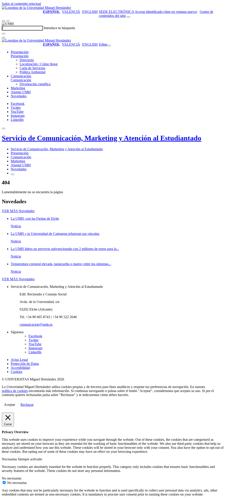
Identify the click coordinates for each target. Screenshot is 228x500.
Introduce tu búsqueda (59, 28)
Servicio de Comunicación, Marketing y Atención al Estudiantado (101, 138)
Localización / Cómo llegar (39, 64)
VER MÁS (18, 211)
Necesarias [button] (10, 459)
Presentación (19, 52)
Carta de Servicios (32, 68)
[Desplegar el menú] (8, 21)
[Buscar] (3, 33)
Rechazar (27, 405)
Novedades (18, 96)
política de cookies (15, 391)
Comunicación (21, 76)
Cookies (16, 372)
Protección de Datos (25, 364)
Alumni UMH (21, 92)
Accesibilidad (20, 368)
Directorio (27, 60)
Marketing (18, 88)
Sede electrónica (116, 12)
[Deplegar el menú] (12, 174)
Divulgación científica (35, 84)
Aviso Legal (19, 360)
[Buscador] (128, 17)
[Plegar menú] (109, 45)
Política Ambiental (32, 72)
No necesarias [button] (11, 478)
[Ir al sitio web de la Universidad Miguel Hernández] (36, 8)
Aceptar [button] (9, 405)
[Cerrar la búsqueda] (3, 37)
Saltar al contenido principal (21, 4)
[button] (19, 56)
